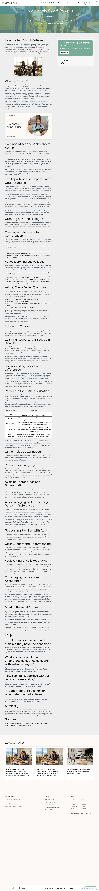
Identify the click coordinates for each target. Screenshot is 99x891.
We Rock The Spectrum (86, 813)
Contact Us (64, 52)
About (42, 3)
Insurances (74, 3)
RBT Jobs (83, 799)
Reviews (83, 811)
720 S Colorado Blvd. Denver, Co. (51, 809)
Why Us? (80, 3)
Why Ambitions (74, 806)
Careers (55, 3)
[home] (11, 2)
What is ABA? (48, 3)
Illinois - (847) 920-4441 (50, 799)
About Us (72, 799)
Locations (67, 3)
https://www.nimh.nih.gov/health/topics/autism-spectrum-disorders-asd (27, 723)
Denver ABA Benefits (75, 813)
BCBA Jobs (83, 802)
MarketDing (20, 806)
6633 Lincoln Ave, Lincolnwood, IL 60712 (53, 807)
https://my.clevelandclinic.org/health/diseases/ (20, 725)
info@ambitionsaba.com (50, 804)
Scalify (14, 806)
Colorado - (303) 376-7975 (50, 802)
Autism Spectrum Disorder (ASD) (19, 85)
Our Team (73, 811)
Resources (61, 3)
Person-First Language (11, 469)
